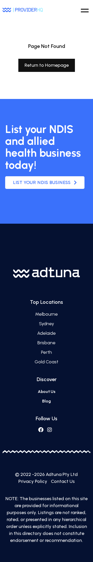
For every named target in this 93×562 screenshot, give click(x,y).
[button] (84, 9)
